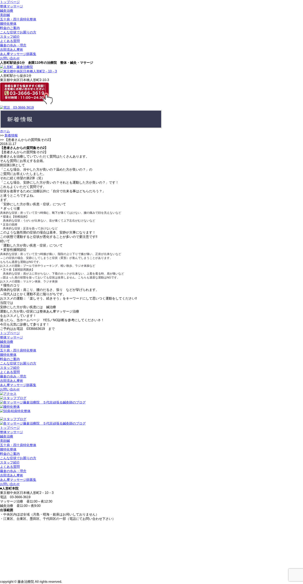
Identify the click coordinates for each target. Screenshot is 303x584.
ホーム (5, 131)
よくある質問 (10, 41)
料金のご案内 (10, 28)
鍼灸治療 (6, 10)
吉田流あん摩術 (11, 49)
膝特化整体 (8, 23)
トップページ (10, 2)
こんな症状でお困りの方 (18, 32)
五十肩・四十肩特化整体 (18, 19)
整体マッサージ (11, 6)
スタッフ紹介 (10, 36)
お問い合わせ (10, 58)
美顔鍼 (5, 15)
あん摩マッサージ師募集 (18, 54)
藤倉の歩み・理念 (13, 45)
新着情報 (11, 135)
